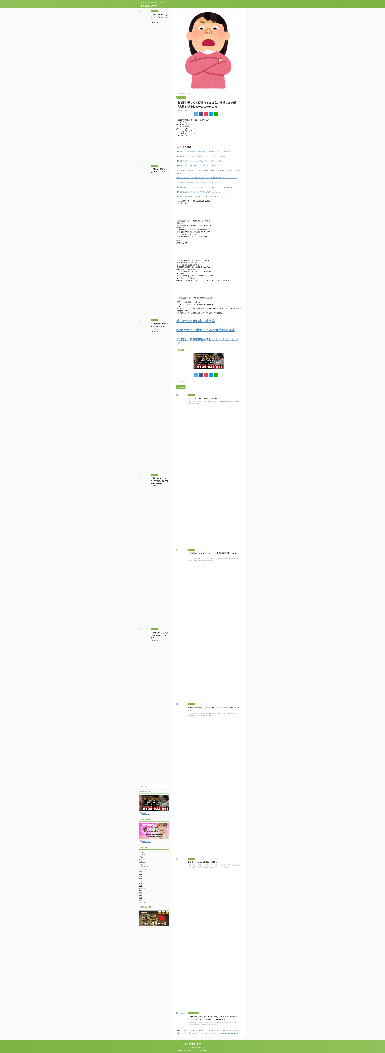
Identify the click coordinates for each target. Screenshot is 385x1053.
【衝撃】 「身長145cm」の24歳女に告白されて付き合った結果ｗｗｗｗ (201, 197)
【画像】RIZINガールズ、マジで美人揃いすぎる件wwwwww (160, 480)
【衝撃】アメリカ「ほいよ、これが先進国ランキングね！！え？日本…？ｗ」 (202, 161)
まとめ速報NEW (148, 5)
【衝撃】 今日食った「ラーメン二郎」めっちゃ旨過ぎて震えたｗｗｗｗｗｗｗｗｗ (210, 1031)
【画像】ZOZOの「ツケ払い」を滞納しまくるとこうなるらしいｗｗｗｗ (200, 156)
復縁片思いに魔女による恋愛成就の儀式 (205, 330)
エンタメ (148, 842)
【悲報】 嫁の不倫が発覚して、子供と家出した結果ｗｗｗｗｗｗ (198, 192)
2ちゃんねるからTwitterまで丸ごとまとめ (192, 1047)
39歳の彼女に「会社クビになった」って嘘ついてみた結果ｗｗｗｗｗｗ (200, 182)
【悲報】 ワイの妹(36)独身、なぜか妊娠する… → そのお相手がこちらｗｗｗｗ (203, 152)
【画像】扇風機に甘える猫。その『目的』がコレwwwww (160, 17)
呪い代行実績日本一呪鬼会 (195, 321)
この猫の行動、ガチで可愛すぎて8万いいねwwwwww (160, 326)
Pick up (147, 814)
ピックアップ (182, 381)
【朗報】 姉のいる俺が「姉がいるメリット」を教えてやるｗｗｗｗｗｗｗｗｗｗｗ (210, 1033)
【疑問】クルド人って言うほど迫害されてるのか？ (160, 635)
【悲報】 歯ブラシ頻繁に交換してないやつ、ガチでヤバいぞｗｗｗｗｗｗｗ (202, 166)
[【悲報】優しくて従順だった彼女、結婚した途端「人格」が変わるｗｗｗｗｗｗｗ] (211, 114)
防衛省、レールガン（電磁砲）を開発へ (202, 862)
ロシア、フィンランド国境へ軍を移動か (202, 399)
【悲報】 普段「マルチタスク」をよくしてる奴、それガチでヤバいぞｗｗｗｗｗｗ (204, 187)
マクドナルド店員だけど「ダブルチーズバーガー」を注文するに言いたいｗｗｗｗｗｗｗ (206, 178)
